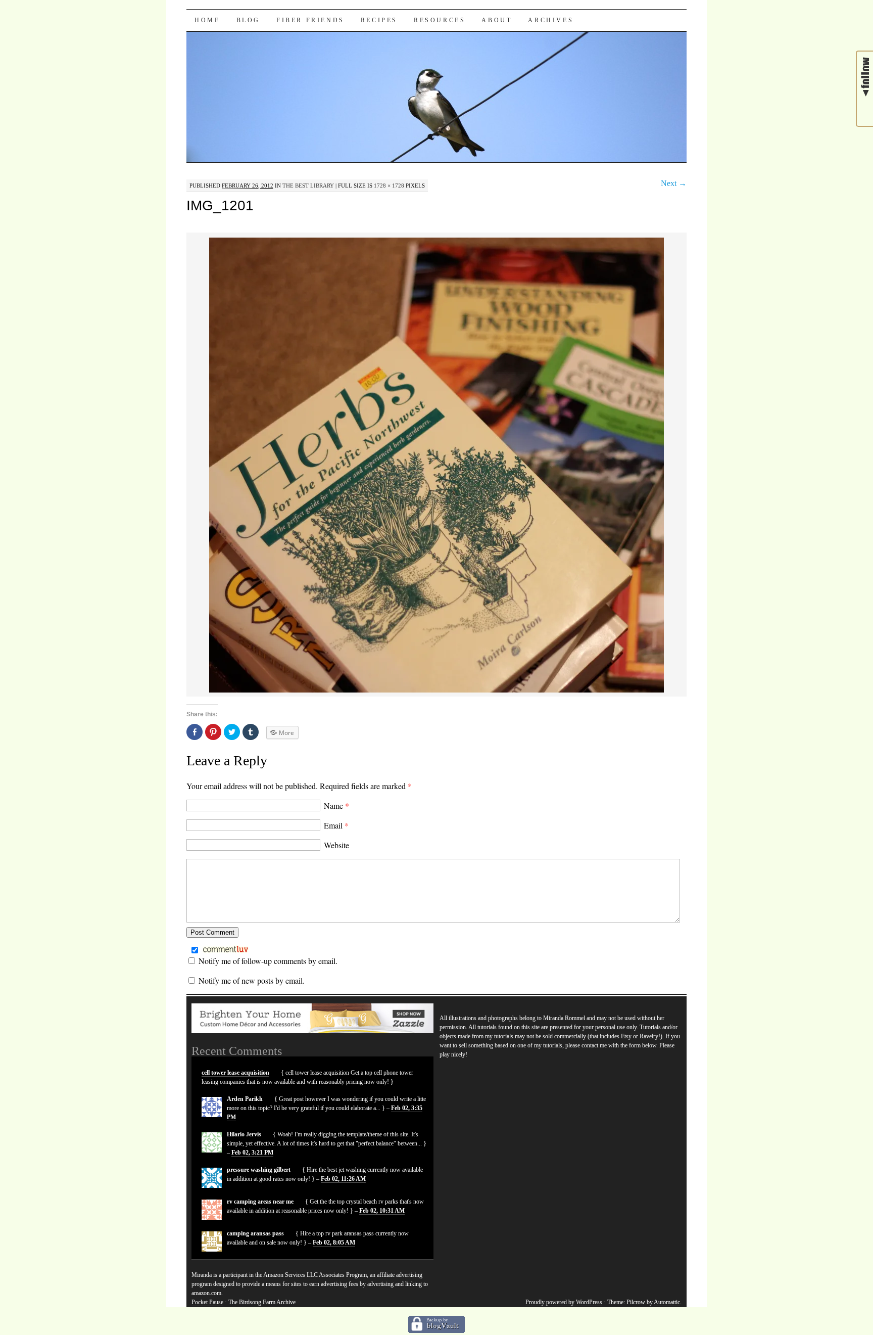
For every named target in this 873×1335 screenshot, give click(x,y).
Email (336, 825)
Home (207, 20)
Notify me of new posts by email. (252, 980)
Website (336, 845)
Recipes (379, 20)
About (496, 20)
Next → (674, 183)
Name (336, 805)
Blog (248, 20)
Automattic (667, 1302)
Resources (439, 20)
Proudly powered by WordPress (563, 1302)
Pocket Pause (207, 1302)
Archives (550, 20)
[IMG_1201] (436, 690)
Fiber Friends (310, 20)
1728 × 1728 (389, 185)
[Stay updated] (865, 109)
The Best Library (308, 185)
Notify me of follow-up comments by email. (268, 960)
